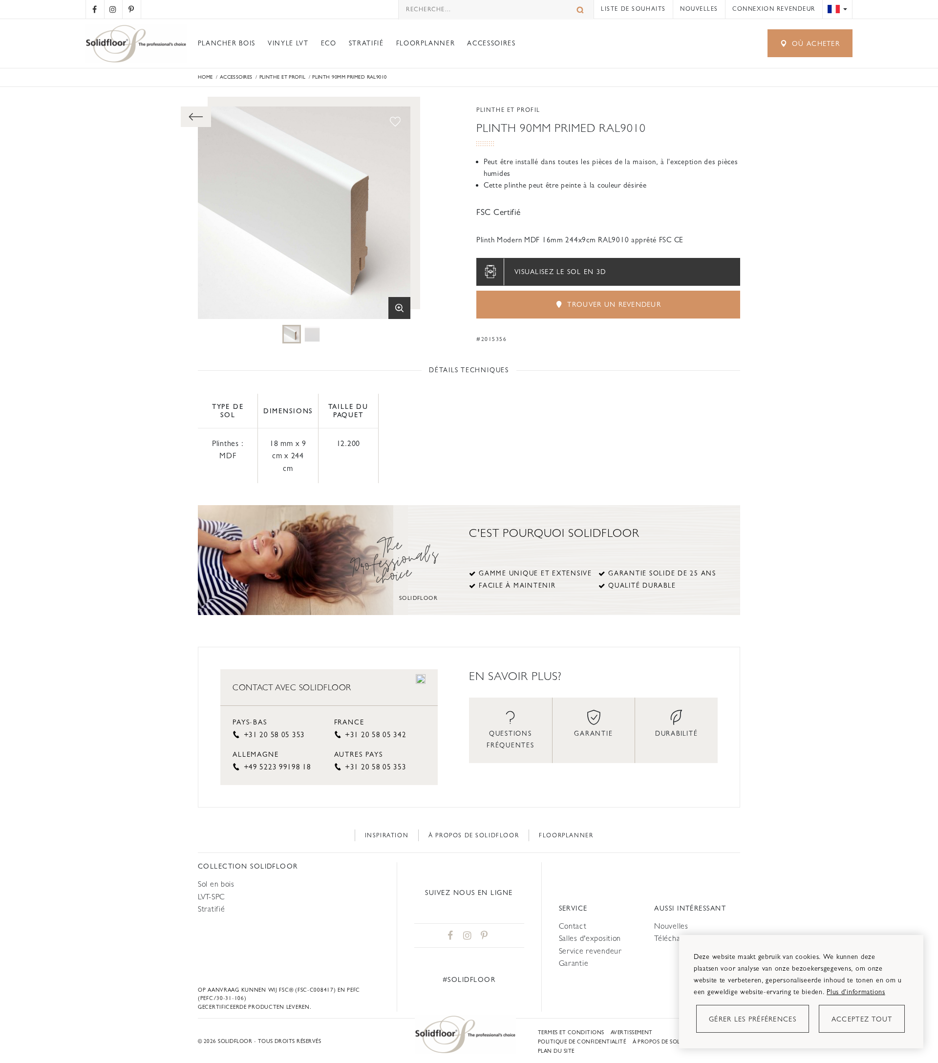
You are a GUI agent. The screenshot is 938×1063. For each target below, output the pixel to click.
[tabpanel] (291, 334)
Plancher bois (227, 43)
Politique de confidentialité (582, 1042)
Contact (573, 926)
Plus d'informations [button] (856, 992)
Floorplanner (425, 43)
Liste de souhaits (633, 8)
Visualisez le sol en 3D (560, 272)
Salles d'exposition (590, 938)
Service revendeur (590, 951)
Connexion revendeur (773, 8)
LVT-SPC (211, 896)
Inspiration (387, 835)
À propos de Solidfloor (473, 835)
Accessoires (491, 43)
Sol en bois (216, 884)
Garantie (574, 963)
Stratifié (366, 43)
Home (205, 77)
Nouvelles (699, 8)
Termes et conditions (571, 1032)
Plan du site (556, 1051)
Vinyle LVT (288, 43)
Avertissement (632, 1032)
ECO (329, 43)
